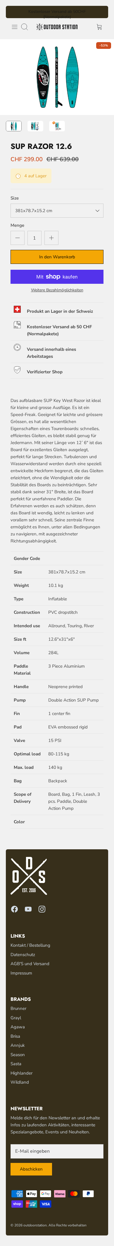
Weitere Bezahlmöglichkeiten (57, 290)
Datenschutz (23, 955)
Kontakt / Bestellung (30, 945)
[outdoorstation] (57, 27)
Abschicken (31, 1169)
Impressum (21, 973)
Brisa (15, 1036)
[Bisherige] (13, 12)
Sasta (16, 1064)
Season (18, 1055)
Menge (17, 225)
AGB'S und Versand (30, 964)
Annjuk (18, 1045)
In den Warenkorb (57, 257)
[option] (57, 77)
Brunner (18, 1008)
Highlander (21, 1073)
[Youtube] (28, 909)
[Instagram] (42, 909)
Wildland (20, 1082)
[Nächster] (100, 12)
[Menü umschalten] (14, 26)
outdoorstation (35, 1225)
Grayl (16, 1018)
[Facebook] (14, 909)
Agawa (18, 1027)
